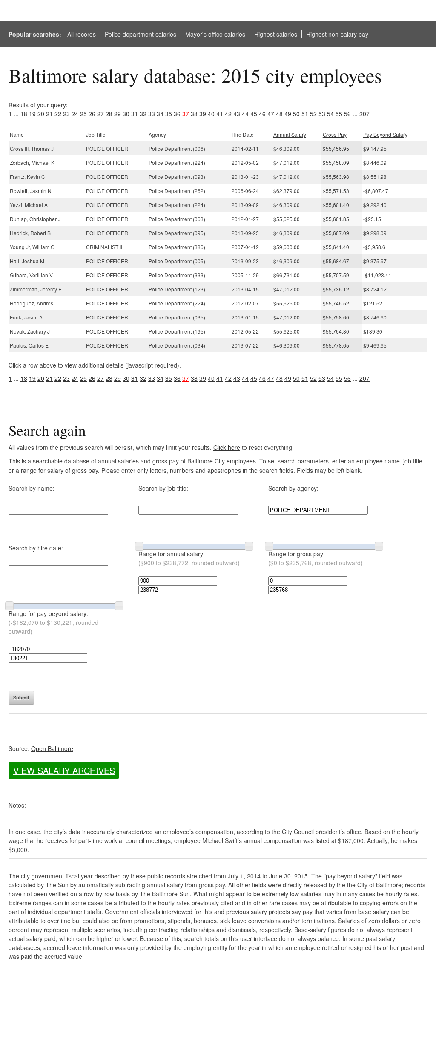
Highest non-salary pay (337, 34)
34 (160, 113)
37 (185, 113)
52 (313, 113)
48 (279, 113)
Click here (226, 447)
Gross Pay (335, 134)
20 (40, 113)
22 (57, 113)
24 (75, 113)
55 (339, 113)
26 (92, 113)
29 (117, 113)
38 (194, 113)
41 (219, 113)
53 (321, 113)
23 (66, 113)
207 (364, 113)
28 (109, 113)
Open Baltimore (52, 748)
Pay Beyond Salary (385, 134)
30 (126, 113)
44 (245, 113)
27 (100, 113)
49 (287, 113)
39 (202, 113)
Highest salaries (275, 34)
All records (81, 34)
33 (151, 113)
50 (296, 113)
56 (347, 113)
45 (253, 113)
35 (168, 113)
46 (262, 113)
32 (143, 113)
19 (32, 113)
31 (134, 113)
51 (304, 113)
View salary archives (64, 770)
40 (211, 113)
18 (23, 113)
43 (236, 113)
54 (330, 113)
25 (83, 113)
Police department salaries (140, 34)
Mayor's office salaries (215, 34)
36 (177, 113)
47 (270, 113)
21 (49, 113)
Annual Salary (289, 134)
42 (228, 113)
